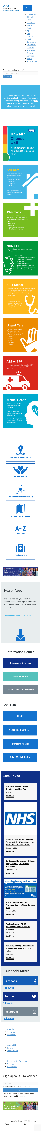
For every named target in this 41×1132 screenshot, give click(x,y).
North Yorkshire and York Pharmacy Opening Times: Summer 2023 (20, 905)
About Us (11, 1032)
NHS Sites (11, 1029)
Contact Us (11, 1034)
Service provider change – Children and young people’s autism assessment (20, 864)
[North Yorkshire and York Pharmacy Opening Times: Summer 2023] (20, 897)
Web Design (18, 1124)
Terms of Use (12, 1050)
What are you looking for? (13, 70)
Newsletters (12, 1066)
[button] (20, 1090)
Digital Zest (31, 1124)
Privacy (10, 1048)
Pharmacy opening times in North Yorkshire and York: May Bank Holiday (20, 948)
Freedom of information (17, 1061)
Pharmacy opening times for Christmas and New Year (18, 788)
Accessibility (12, 1045)
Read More (10, 795)
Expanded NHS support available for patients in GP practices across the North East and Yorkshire (20, 842)
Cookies (10, 1064)
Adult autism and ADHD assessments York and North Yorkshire (18, 927)
